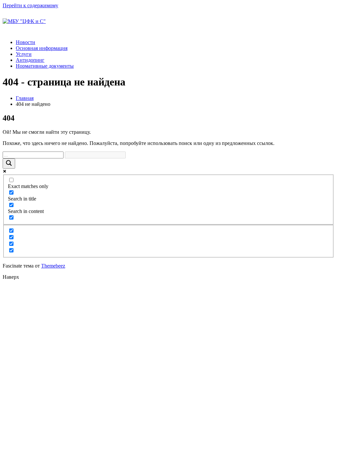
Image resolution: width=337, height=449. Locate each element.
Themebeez (53, 266)
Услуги (24, 54)
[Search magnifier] (9, 163)
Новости (25, 42)
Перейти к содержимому (30, 5)
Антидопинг (30, 60)
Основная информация (41, 48)
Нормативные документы (45, 66)
